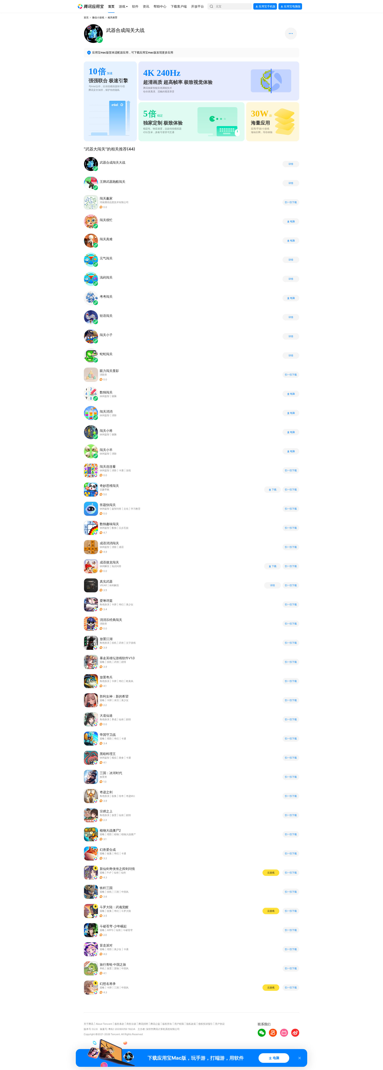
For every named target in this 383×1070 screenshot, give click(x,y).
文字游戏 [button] (131, 642)
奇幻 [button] (121, 604)
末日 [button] (116, 700)
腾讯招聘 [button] (143, 1023)
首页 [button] (86, 17)
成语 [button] (121, 546)
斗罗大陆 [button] (126, 910)
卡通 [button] (121, 470)
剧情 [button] (123, 661)
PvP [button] (109, 872)
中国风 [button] (124, 891)
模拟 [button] (114, 757)
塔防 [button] (109, 738)
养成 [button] (114, 719)
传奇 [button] (121, 795)
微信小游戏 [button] (98, 17)
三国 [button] (116, 891)
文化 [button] (126, 508)
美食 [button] (121, 757)
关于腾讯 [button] (88, 1023)
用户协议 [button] (220, 1023)
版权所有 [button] (167, 1023)
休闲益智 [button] (104, 470)
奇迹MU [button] (130, 795)
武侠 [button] (121, 642)
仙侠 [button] (121, 719)
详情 (290, 164)
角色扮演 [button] (104, 604)
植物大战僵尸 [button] (128, 834)
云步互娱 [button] (123, 527)
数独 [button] (114, 527)
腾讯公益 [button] (155, 1023)
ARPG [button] (110, 930)
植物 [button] (116, 834)
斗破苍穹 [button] (128, 930)
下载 (274, 489)
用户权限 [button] (179, 1023)
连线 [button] (128, 470)
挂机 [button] (114, 642)
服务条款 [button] (119, 1023)
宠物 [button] (116, 968)
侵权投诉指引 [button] (205, 1023)
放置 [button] (114, 815)
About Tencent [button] (104, 1023)
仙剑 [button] (123, 872)
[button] (91, 6)
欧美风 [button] (129, 681)
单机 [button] (102, 968)
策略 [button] (102, 661)
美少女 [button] (129, 604)
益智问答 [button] (116, 508)
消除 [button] (114, 470)
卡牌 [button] (114, 604)
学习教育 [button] (135, 508)
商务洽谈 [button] (131, 1023)
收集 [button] (114, 795)
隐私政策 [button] (191, 1023)
